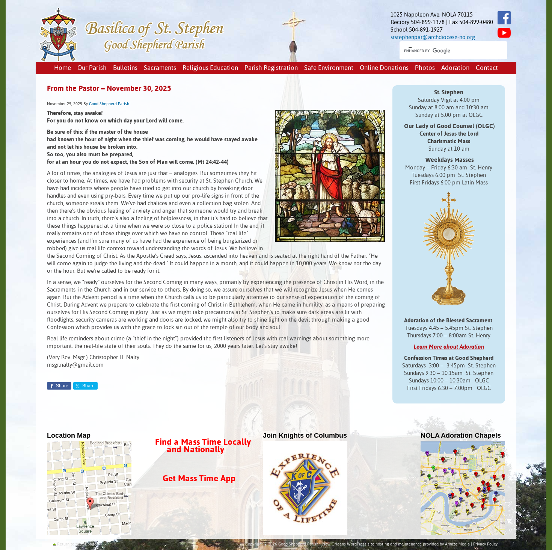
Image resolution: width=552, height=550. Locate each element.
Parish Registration (271, 68)
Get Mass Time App (199, 478)
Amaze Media (457, 544)
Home (62, 68)
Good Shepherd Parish (109, 104)
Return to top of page (77, 544)
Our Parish (92, 68)
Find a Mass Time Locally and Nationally (203, 446)
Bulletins (125, 68)
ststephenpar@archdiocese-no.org (433, 37)
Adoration (455, 68)
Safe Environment (328, 68)
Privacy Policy (485, 544)
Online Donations (384, 68)
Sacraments (160, 68)
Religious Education (210, 68)
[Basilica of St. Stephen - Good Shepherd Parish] (132, 60)
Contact (487, 68)
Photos (425, 68)
